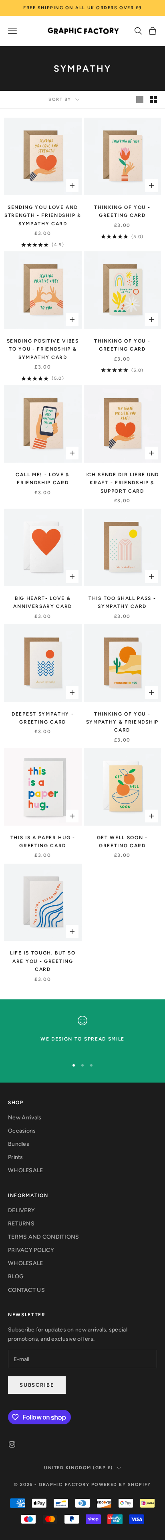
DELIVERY (21, 1210)
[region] (82, 1033)
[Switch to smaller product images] (153, 99)
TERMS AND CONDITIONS (43, 1236)
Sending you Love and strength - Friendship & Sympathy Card (42, 216)
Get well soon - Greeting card (122, 841)
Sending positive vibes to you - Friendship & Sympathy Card (43, 349)
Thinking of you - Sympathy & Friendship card (122, 722)
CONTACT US (26, 1290)
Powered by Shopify (121, 1484)
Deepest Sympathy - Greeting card (43, 718)
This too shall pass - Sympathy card (122, 602)
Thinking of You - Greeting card (122, 345)
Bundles (18, 1144)
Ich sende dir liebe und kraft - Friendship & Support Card (122, 483)
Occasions (22, 1130)
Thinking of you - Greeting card (122, 211)
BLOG (16, 1276)
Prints (15, 1157)
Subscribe (37, 1385)
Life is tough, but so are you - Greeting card (42, 961)
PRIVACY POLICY (31, 1250)
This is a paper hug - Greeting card (42, 841)
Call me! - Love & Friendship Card (43, 478)
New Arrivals (24, 1117)
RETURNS (21, 1223)
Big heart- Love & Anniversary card (42, 602)
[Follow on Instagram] (12, 1444)
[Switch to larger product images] (139, 99)
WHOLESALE (25, 1170)
